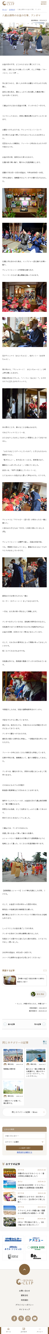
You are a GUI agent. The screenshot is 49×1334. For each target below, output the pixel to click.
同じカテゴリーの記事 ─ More (24, 1112)
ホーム (8, 1331)
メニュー (40, 1331)
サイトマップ (24, 1309)
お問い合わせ (24, 1290)
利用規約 (24, 1300)
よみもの (24, 1331)
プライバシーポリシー (24, 1304)
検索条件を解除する (24, 1152)
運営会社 (24, 1295)
